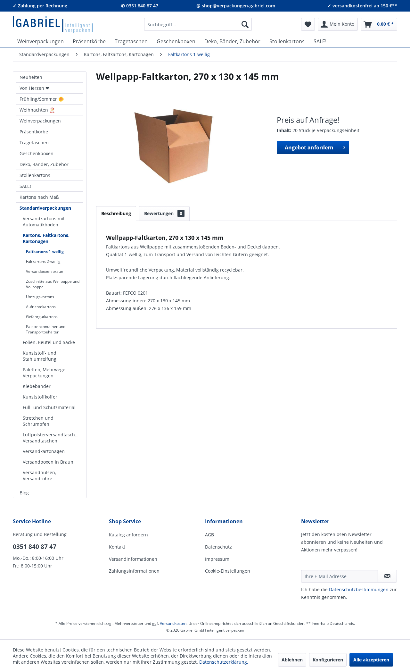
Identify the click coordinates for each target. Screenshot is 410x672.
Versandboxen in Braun (48, 462)
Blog (24, 493)
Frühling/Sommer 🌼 (42, 99)
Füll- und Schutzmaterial (49, 407)
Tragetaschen (34, 142)
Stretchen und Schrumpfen (38, 421)
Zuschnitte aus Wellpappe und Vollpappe (52, 284)
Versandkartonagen (44, 451)
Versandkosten (173, 623)
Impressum (217, 559)
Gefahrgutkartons (42, 316)
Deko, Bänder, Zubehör (44, 164)
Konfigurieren (328, 660)
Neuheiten (31, 77)
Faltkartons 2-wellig (43, 261)
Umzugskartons (40, 296)
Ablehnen (292, 660)
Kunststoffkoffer (40, 397)
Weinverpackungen (40, 121)
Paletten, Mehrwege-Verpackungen (45, 372)
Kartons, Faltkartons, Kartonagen (46, 238)
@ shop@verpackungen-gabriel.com (235, 6)
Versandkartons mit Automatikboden (44, 221)
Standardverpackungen (45, 208)
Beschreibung (116, 213)
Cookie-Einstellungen (227, 571)
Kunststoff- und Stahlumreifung (39, 356)
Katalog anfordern (128, 535)
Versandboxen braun (44, 271)
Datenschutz (218, 547)
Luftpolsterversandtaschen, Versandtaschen (52, 438)
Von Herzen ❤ (34, 88)
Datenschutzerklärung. (223, 662)
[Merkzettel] (308, 24)
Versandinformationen (133, 559)
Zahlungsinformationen (134, 571)
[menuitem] (198, 24)
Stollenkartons (35, 175)
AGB (209, 535)
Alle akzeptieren (371, 660)
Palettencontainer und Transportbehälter (45, 329)
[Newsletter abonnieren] (387, 576)
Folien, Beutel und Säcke (49, 342)
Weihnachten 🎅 (37, 110)
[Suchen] (245, 24)
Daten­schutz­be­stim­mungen (359, 589)
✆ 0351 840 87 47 (139, 6)
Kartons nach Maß (39, 197)
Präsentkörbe (34, 132)
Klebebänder (37, 386)
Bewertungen (163, 213)
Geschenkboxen (36, 153)
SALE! (25, 186)
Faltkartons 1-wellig (45, 251)
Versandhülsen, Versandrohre (39, 475)
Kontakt (117, 547)
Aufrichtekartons (41, 306)
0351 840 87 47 (34, 546)
